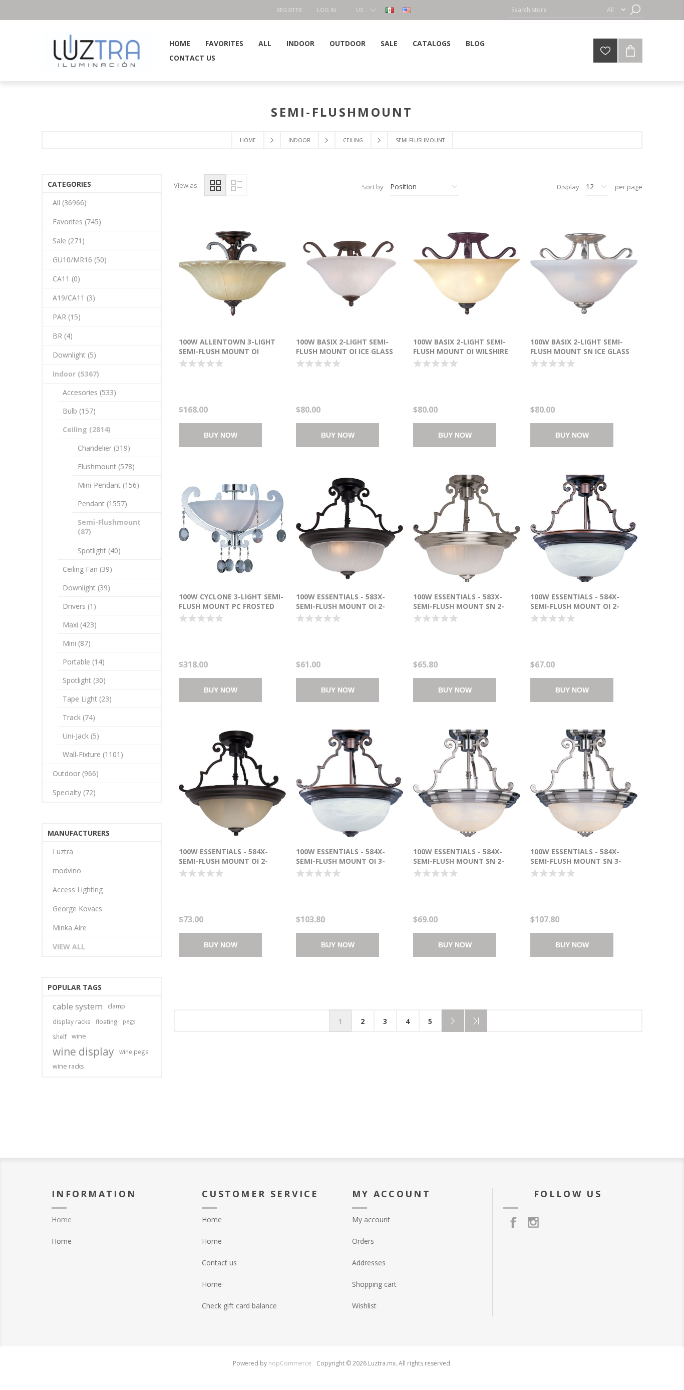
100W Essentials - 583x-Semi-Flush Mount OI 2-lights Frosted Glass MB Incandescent (344, 611)
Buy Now (220, 435)
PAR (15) (67, 316)
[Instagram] (533, 1222)
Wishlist (364, 1305)
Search (634, 10)
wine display (83, 1052)
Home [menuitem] (62, 1219)
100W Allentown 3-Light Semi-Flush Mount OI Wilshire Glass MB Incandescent (227, 356)
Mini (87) (77, 643)
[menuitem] (117, 1241)
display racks (72, 1021)
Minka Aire (70, 927)
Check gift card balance (239, 1305)
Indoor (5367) (76, 374)
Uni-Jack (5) (81, 736)
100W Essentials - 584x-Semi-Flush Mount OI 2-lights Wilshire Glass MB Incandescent (227, 866)
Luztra (63, 851)
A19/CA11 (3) (74, 297)
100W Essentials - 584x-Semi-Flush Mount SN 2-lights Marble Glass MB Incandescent (459, 866)
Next (453, 1020)
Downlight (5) (74, 355)
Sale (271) (69, 240)
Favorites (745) (77, 221)
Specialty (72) (74, 792)
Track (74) (79, 717)
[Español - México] (390, 10)
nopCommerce (289, 1363)
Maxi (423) (80, 624)
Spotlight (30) (84, 680)
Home (248, 140)
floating (107, 1021)
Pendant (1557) (102, 503)
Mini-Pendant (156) (108, 485)
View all (69, 946)
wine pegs (134, 1052)
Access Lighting (78, 889)
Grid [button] (215, 185)
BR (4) (63, 335)
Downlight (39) (86, 587)
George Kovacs (77, 908)
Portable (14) (84, 661)
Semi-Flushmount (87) (109, 526)
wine (79, 1036)
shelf (60, 1036)
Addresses (369, 1262)
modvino (67, 870)
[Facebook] (513, 1222)
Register (289, 10)
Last (476, 1020)
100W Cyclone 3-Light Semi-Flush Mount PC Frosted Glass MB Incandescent (231, 606)
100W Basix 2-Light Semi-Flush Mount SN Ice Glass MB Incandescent (579, 351)
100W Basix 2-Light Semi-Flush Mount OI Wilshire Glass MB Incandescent (460, 351)
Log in (326, 10)
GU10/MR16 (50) (80, 259)
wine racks (68, 1066)
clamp (116, 1006)
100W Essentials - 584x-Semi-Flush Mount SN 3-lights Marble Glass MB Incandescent (576, 866)
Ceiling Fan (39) (87, 569)
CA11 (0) (66, 278)
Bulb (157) (79, 411)
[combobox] (554, 10)
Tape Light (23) (87, 699)
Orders (363, 1241)
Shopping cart (374, 1284)
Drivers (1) (79, 606)
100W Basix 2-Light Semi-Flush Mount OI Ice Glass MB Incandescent (344, 351)
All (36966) (70, 202)
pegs (129, 1021)
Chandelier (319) (104, 448)
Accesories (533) (89, 392)
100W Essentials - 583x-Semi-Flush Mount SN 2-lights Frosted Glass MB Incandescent (461, 611)
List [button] (236, 185)
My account (371, 1219)
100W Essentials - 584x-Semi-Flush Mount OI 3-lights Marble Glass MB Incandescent (342, 866)
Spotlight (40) (99, 550)
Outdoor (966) (76, 773)
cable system (78, 1006)
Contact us (219, 1262)
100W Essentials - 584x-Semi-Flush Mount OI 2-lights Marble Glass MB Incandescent (576, 611)
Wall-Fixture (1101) (93, 754)
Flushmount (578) (106, 466)
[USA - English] (407, 10)
